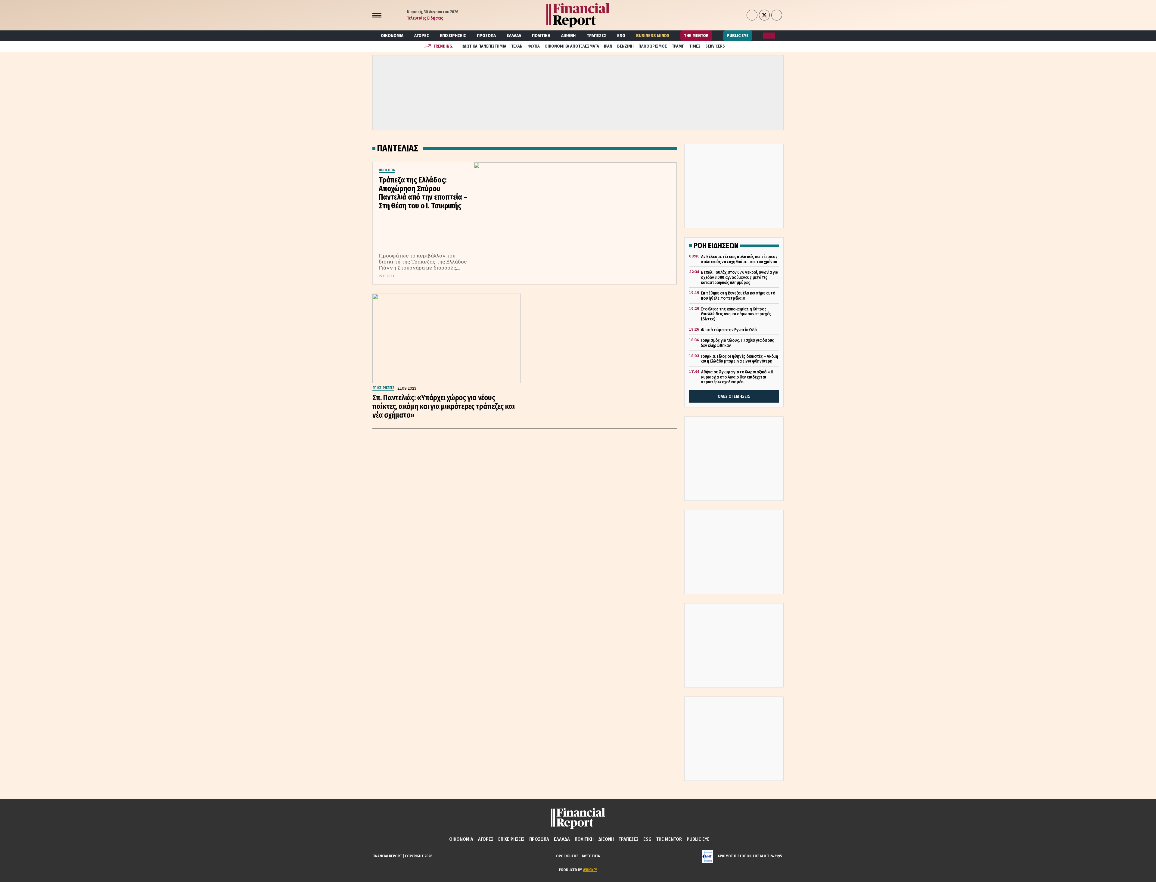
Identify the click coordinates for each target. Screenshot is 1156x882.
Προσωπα (486, 35)
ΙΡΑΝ (608, 46)
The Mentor (696, 35)
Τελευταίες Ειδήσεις (425, 18)
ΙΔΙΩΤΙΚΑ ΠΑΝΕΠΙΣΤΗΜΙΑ (483, 46)
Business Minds (653, 35)
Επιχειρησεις (453, 35)
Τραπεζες (596, 35)
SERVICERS (715, 46)
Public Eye (738, 35)
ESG (621, 35)
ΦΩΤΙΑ (533, 46)
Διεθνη (568, 35)
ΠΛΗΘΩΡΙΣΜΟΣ (653, 46)
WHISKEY (590, 870)
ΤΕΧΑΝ (517, 46)
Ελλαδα (514, 35)
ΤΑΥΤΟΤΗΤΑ (590, 856)
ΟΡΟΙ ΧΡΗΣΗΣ (567, 856)
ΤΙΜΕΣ (695, 46)
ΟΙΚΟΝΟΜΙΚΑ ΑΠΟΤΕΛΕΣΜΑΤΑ (572, 46)
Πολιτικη (541, 35)
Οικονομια (392, 35)
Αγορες (421, 35)
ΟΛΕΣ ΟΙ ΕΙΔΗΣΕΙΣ (734, 396)
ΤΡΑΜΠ (678, 46)
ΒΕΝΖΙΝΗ (625, 46)
